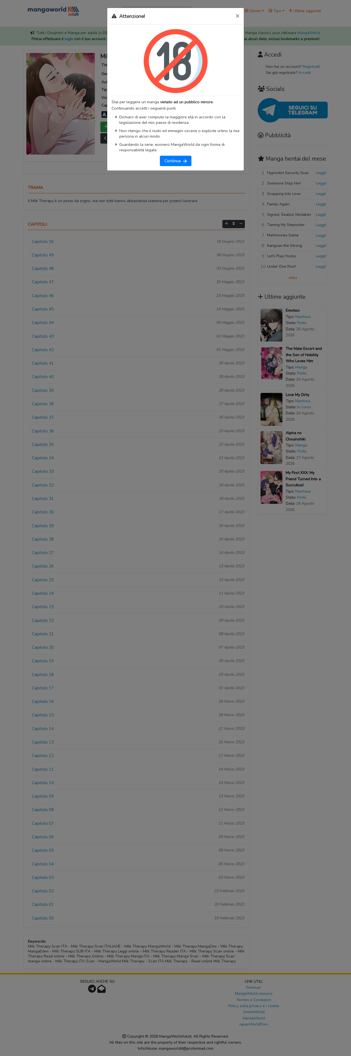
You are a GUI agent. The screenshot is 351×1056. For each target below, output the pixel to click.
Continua (174, 161)
